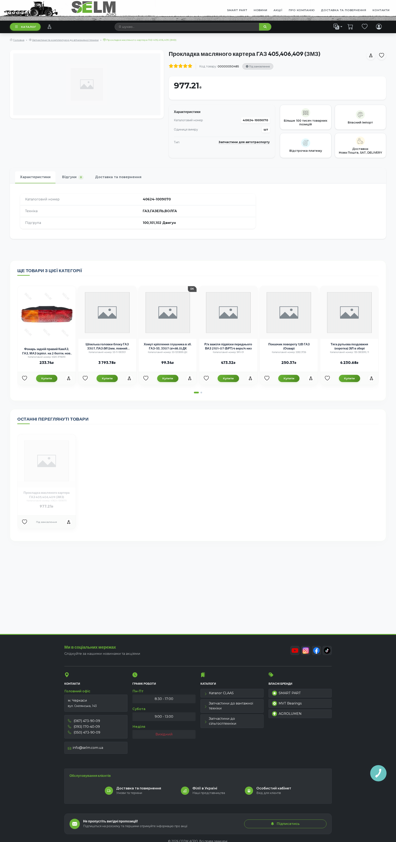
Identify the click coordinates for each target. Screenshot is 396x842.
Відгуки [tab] (72, 177)
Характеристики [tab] (35, 177)
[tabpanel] (198, 211)
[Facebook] (316, 650)
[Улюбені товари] (364, 27)
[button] (196, 392)
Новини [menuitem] (260, 10)
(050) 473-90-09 (86, 732)
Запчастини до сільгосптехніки (222, 721)
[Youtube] (294, 650)
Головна (18, 39)
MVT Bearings (290, 703)
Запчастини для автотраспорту (244, 142)
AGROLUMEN (290, 714)
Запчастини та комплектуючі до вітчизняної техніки (65, 39)
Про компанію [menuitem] (302, 10)
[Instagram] (305, 650)
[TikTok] (327, 650)
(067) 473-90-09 (86, 721)
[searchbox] (187, 27)
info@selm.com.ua (88, 748)
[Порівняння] (49, 27)
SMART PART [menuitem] (237, 10)
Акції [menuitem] (278, 10)
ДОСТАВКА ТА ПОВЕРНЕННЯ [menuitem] (343, 10)
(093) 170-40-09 (86, 727)
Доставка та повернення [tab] (118, 177)
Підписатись (288, 824)
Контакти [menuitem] (380, 10)
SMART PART (290, 693)
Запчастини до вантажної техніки (231, 705)
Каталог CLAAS (221, 693)
